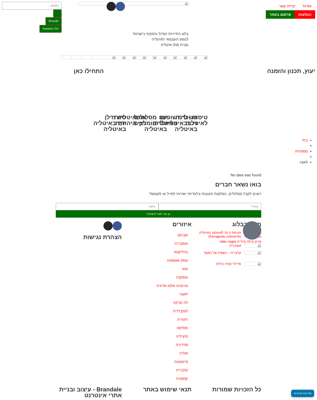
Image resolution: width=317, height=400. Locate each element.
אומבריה (235, 246)
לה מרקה (180, 303)
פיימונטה (181, 362)
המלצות (304, 14)
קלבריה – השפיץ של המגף (222, 253)
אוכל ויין (140, 120)
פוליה (183, 353)
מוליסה (182, 328)
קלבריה (182, 370)
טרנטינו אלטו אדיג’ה (172, 286)
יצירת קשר (287, 6)
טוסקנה (182, 277)
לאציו (184, 294)
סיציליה (182, 336)
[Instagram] (111, 6)
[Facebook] (120, 6)
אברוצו (182, 235)
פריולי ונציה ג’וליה (228, 264)
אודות (307, 6)
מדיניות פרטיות (302, 393)
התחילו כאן (89, 71)
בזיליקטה (181, 252)
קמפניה (182, 379)
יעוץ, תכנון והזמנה (291, 71)
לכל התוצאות (51, 28)
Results (54, 21)
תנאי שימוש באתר (167, 389)
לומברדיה (180, 311)
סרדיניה (182, 345)
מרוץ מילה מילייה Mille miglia (240, 241)
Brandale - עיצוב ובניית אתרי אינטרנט (90, 392)
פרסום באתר (280, 14)
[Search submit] (57, 13)
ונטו (185, 269)
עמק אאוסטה (177, 260)
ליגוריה (182, 319)
